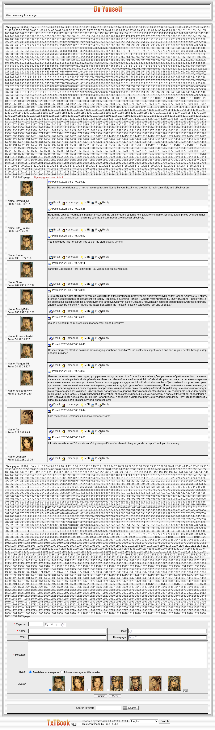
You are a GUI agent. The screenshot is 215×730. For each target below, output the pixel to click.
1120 (38, 109)
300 (173, 45)
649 (118, 71)
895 (148, 89)
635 (47, 71)
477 (57, 59)
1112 (193, 106)
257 (158, 42)
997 (57, 98)
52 (6, 30)
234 (42, 42)
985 (198, 95)
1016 (177, 98)
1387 (144, 133)
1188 (64, 115)
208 (113, 39)
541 (178, 62)
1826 (177, 174)
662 (183, 71)
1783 (99, 171)
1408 (79, 136)
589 (17, 68)
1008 (125, 98)
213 (138, 39)
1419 (151, 136)
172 (133, 36)
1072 (138, 104)
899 (168, 89)
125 (100, 33)
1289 (112, 124)
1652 (53, 159)
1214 (27, 118)
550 (22, 65)
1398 (14, 136)
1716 (66, 165)
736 (153, 77)
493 (138, 59)
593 (37, 68)
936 (153, 92)
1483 (164, 142)
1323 (131, 127)
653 (138, 71)
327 (107, 48)
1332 (190, 127)
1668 (157, 159)
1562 (73, 151)
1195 (108, 115)
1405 (60, 136)
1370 (34, 133)
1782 (92, 171)
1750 (86, 168)
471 (27, 59)
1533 (86, 148)
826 (203, 83)
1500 (73, 145)
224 (193, 39)
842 (82, 86)
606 (104, 68)
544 (193, 62)
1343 (60, 130)
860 (173, 86)
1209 (199, 115)
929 (117, 92)
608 (114, 68)
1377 (79, 133)
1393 (183, 133)
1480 (144, 142)
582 (183, 65)
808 (113, 83)
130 (125, 33)
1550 (196, 148)
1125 (69, 109)
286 (103, 45)
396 (52, 54)
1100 (118, 106)
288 (113, 45)
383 (188, 51)
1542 (144, 148)
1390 (164, 133)
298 (163, 45)
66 (56, 30)
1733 (177, 165)
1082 (203, 104)
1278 (40, 124)
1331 (183, 127)
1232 (144, 118)
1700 (164, 162)
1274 (14, 124)
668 (12, 74)
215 (148, 39)
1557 (40, 151)
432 (32, 56)
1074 (151, 104)
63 (45, 30)
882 (82, 89)
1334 (203, 127)
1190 (77, 115)
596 (54, 68)
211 (128, 39)
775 (148, 80)
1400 (27, 136)
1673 (190, 159)
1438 (73, 139)
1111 (187, 106)
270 (22, 45)
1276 (27, 124)
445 (98, 56)
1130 (101, 109)
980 (173, 95)
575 (148, 65)
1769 (8, 171)
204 (92, 39)
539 (168, 62)
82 (113, 30)
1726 (131, 165)
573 (138, 65)
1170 (152, 112)
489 (118, 59)
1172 (165, 112)
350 (22, 51)
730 (123, 77)
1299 (177, 124)
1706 (203, 162)
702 (183, 74)
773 (138, 80)
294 (143, 45)
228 (12, 42)
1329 (170, 127)
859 (168, 86)
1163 (108, 112)
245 (98, 42)
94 (156, 30)
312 (32, 48)
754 (42, 80)
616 (154, 68)
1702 (177, 162)
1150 (26, 112)
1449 (144, 139)
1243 (14, 121)
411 (128, 54)
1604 (144, 154)
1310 (47, 127)
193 (37, 39)
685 (98, 74)
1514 (164, 145)
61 (38, 30)
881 (77, 89)
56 (20, 30)
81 (109, 30)
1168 (140, 112)
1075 (157, 104)
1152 (39, 112)
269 (17, 45)
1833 (21, 177)
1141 (170, 109)
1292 (131, 124)
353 (37, 51)
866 (203, 86)
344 (193, 48)
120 (75, 33)
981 (178, 95)
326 (102, 48)
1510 (138, 145)
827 (7, 86)
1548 (183, 148)
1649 (34, 159)
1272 (203, 121)
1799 (203, 171)
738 (163, 77)
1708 (14, 165)
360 (72, 51)
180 (173, 36)
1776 (53, 171)
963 (87, 95)
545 (198, 62)
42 (176, 27)
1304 (8, 127)
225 (198, 39)
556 (52, 65)
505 (198, 59)
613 (139, 68)
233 (37, 42)
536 (153, 62)
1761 (157, 168)
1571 (131, 151)
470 (22, 59)
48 (197, 27)
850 (123, 86)
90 (141, 30)
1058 (47, 104)
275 (47, 45)
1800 (8, 174)
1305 (14, 127)
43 (179, 27)
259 (168, 42)
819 (168, 83)
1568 (112, 151)
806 (103, 83)
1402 (40, 136)
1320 (112, 127)
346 (203, 48)
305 (198, 45)
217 (158, 39)
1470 (79, 142)
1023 (21, 101)
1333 (196, 127)
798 (62, 83)
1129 (95, 109)
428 (12, 56)
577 (158, 65)
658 (163, 71)
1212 (14, 118)
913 (37, 92)
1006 (112, 98)
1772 (27, 171)
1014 (164, 98)
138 (166, 33)
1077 (170, 104)
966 (103, 95)
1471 (86, 142)
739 (168, 77)
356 (52, 51)
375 (148, 51)
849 (118, 86)
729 (117, 77)
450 (123, 56)
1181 (20, 115)
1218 (53, 118)
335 (148, 48)
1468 (66, 142)
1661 (112, 159)
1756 (125, 168)
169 (118, 36)
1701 (170, 162)
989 (17, 98)
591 (27, 68)
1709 (21, 165)
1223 (86, 118)
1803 (27, 174)
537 (158, 62)
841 (77, 86)
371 (128, 51)
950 (22, 95)
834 (42, 86)
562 (82, 65)
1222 (79, 118)
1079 (183, 104)
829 (17, 86)
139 (171, 33)
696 (153, 74)
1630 (112, 156)
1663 (125, 159)
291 (128, 45)
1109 (175, 106)
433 (37, 56)
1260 (125, 121)
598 (64, 68)
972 (133, 95)
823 (188, 83)
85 (124, 30)
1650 (40, 159)
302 (183, 45)
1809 (66, 174)
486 (103, 59)
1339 (34, 130)
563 (87, 65)
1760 (151, 168)
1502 (86, 145)
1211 (7, 118)
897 (158, 89)
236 (52, 42)
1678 (21, 162)
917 (57, 92)
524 (92, 62)
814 (143, 83)
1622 (60, 156)
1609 (177, 154)
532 (133, 62)
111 (32, 33)
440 (72, 56)
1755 (118, 168)
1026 (40, 101)
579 (168, 65)
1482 (157, 142)
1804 (34, 174)
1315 (79, 127)
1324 (138, 127)
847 (108, 86)
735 (148, 77)
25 (115, 27)
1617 (27, 156)
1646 (14, 159)
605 (99, 68)
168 (113, 36)
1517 (183, 145)
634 (42, 71)
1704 (190, 162)
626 (205, 68)
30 (133, 27)
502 (183, 59)
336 (153, 48)
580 (173, 65)
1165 (121, 112)
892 (133, 89)
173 (138, 36)
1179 (7, 115)
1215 (34, 118)
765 (98, 80)
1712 (40, 165)
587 (7, 68)
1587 (34, 154)
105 (203, 30)
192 (32, 39)
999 (67, 98)
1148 (14, 112)
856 (153, 86)
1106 (156, 106)
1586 (27, 154)
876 (52, 89)
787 (7, 83)
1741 (27, 168)
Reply (105, 202)
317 (57, 48)
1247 (40, 121)
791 (27, 83)
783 (188, 80)
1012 (151, 98)
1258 (112, 121)
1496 (47, 145)
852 (133, 86)
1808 (60, 174)
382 (183, 51)
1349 (99, 130)
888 (113, 89)
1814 (99, 174)
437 (57, 56)
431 (27, 56)
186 (203, 36)
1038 (118, 101)
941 (178, 92)
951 (27, 95)
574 (143, 65)
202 (82, 39)
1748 (73, 168)
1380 (99, 133)
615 (149, 68)
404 (92, 54)
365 (98, 51)
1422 (170, 136)
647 (108, 71)
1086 (27, 106)
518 (62, 62)
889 (118, 89)
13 (72, 27)
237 (57, 42)
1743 (40, 168)
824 (193, 83)
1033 (86, 101)
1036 (105, 101)
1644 (203, 156)
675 (47, 74)
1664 (131, 159)
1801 (14, 174)
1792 (157, 171)
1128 (88, 109)
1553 (14, 151)
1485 (177, 142)
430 (22, 56)
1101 (124, 106)
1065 (92, 104)
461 (178, 56)
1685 (66, 162)
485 (98, 59)
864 (193, 86)
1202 (153, 115)
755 (47, 80)
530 (123, 62)
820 (173, 83)
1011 (145, 98)
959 (67, 95)
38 (162, 27)
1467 (60, 142)
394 (42, 54)
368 (113, 51)
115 (51, 33)
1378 (86, 133)
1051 (203, 101)
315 (47, 48)
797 (57, 83)
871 (27, 89)
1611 (190, 154)
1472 (92, 142)
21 (101, 27)
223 (188, 39)
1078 (177, 104)
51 (208, 27)
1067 (105, 104)
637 (57, 71)
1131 (107, 109)
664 (193, 71)
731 (128, 77)
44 (183, 27)
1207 (186, 115)
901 (178, 89)
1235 (164, 118)
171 (128, 36)
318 (62, 48)
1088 (40, 106)
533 (138, 62)
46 (190, 27)
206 (103, 39)
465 (198, 56)
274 (42, 45)
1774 (40, 171)
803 (87, 83)
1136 (139, 109)
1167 (133, 112)
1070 (125, 104)
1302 (196, 124)
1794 (170, 171)
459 (168, 56)
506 (203, 59)
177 (158, 36)
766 (103, 80)
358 (62, 51)
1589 (47, 154)
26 (119, 27)
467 (7, 59)
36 (154, 27)
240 (72, 42)
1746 (60, 168)
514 (42, 62)
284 (92, 45)
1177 (196, 112)
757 (57, 80)
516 (52, 62)
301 (178, 45)
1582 (203, 151)
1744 (47, 168)
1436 (60, 139)
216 (153, 39)
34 (147, 27)
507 (7, 62)
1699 (157, 162)
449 (118, 56)
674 (42, 74)
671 (27, 74)
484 (92, 59)
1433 (40, 139)
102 (188, 30)
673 (37, 74)
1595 (86, 154)
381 (178, 51)
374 (143, 51)
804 (92, 83)
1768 (203, 168)
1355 (138, 130)
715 (47, 77)
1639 (170, 156)
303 (188, 45)
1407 (73, 136)
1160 (89, 112)
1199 (133, 115)
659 (168, 71)
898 (163, 89)
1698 (151, 162)
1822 (151, 174)
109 (22, 33)
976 (153, 95)
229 (17, 42)
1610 (183, 154)
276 (52, 45)
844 (92, 86)
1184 (39, 115)
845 (98, 86)
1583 (8, 154)
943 (188, 92)
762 (82, 80)
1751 (92, 168)
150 (22, 36)
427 (7, 56)
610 (124, 68)
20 (97, 27)
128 (115, 33)
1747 (66, 168)
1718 (79, 165)
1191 (83, 115)
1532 (79, 148)
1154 (52, 112)
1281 (60, 124)
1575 (157, 151)
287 (108, 45)
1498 (60, 145)
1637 (157, 156)
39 (165, 27)
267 (7, 45)
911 (27, 92)
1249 (53, 121)
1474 (105, 142)
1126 (76, 109)
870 (22, 89)
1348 (92, 130)
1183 (33, 115)
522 (82, 62)
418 (163, 54)
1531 (73, 148)
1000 (73, 98)
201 (77, 39)
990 (22, 98)
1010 (138, 98)
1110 (181, 106)
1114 (205, 106)
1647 (21, 159)
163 (87, 36)
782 (183, 80)
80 (106, 30)
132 (136, 33)
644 (92, 71)
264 (193, 42)
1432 (34, 139)
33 (144, 27)
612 (134, 68)
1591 (60, 154)
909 (17, 92)
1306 (21, 127)
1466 (53, 142)
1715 (60, 165)
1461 (21, 142)
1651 (47, 159)
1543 (151, 148)
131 (130, 33)
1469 (73, 142)
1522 (14, 148)
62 (42, 30)
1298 (170, 124)
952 (32, 95)
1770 (14, 171)
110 (27, 33)
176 (153, 36)
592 (32, 68)
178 (163, 36)
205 (98, 39)
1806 (47, 174)
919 (67, 92)
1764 (177, 168)
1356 (144, 130)
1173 (171, 112)
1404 (53, 136)
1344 (66, 130)
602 (84, 68)
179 (168, 36)
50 (204, 27)
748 (12, 80)
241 (77, 42)
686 (103, 74)
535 (148, 62)
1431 (27, 139)
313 (37, 48)
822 (183, 83)
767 (108, 80)
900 (173, 89)
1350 (105, 130)
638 (62, 71)
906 (203, 89)
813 (138, 83)
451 (128, 56)
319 (67, 48)
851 (128, 86)
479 (67, 59)
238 (62, 42)
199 (67, 39)
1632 (125, 156)
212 (133, 39)
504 (193, 59)
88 (134, 30)
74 (84, 30)
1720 (92, 165)
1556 (34, 151)
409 (118, 54)
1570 (125, 151)
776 (153, 80)
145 (201, 33)
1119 (32, 109)
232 (32, 42)
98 (170, 30)
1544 (157, 148)
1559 (53, 151)
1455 (183, 139)
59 (31, 30)
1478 (131, 142)
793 (37, 83)
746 (203, 77)
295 (148, 45)
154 (42, 36)
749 (17, 80)
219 (168, 39)
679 (67, 74)
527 (107, 62)
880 (72, 89)
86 (127, 30)
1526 (40, 148)
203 (87, 39)
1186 (52, 115)
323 (87, 48)
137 (161, 33)
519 (67, 62)
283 (87, 45)
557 (57, 65)
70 (70, 30)
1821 (144, 174)
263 (188, 42)
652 (133, 71)
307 (7, 48)
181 (178, 36)
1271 (196, 121)
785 (198, 80)
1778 (66, 171)
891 (128, 89)
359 (67, 51)
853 (138, 86)
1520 (203, 145)
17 (87, 27)
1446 (125, 139)
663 (188, 71)
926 (102, 92)
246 (103, 42)
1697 (144, 162)
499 (168, 59)
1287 (99, 124)
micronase (88, 187)
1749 (79, 168)
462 (183, 56)
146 (206, 33)
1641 (183, 156)
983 (188, 95)
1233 (151, 118)
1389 (157, 133)
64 (49, 30)
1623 (66, 156)
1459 (8, 142)
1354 (131, 130)
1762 (164, 168)
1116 (13, 109)
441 (77, 56)
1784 (105, 171)
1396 (203, 133)
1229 (125, 118)
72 (77, 30)
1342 (53, 130)
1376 (73, 133)
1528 (53, 148)
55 (17, 30)
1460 (14, 142)
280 (72, 45)
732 (133, 77)
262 (183, 42)
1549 (190, 148)
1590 (53, 154)
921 (77, 92)
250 (123, 42)
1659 (99, 159)
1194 (102, 115)
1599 (112, 154)
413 (138, 54)
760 (72, 80)
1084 (14, 106)
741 (178, 77)
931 (128, 92)
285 (98, 45)
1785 (112, 171)
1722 (105, 165)
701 (178, 74)
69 (67, 30)
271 (27, 45)
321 (77, 48)
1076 (164, 104)
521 (77, 62)
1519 (196, 145)
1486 (183, 142)
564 (92, 65)
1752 (99, 168)
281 (77, 45)
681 (77, 74)
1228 (118, 118)
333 (138, 48)
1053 (14, 104)
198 (62, 39)
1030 (66, 101)
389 (17, 54)
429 (17, 56)
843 (87, 86)
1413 (112, 136)
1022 (14, 101)
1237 (177, 118)
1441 (92, 139)
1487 (190, 142)
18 (90, 27)
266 (203, 42)
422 (183, 54)
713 (37, 77)
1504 (99, 145)
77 (95, 30)
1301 (190, 124)
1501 (79, 145)
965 (98, 95)
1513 (157, 145)
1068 (112, 104)
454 (143, 56)
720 (72, 77)
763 (87, 80)
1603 (138, 154)
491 (128, 59)
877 (57, 89)
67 (59, 30)
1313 (66, 127)
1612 (196, 154)
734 (143, 77)
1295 (151, 124)
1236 (170, 118)
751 (27, 80)
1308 (34, 127)
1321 (118, 127)
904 (193, 89)
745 (198, 77)
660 (173, 71)
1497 (53, 145)
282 (82, 45)
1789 (138, 171)
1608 (170, 154)
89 (138, 30)
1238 (183, 118)
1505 (105, 145)
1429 (14, 139)
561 (77, 65)
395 (47, 54)
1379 (92, 133)
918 (62, 92)
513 (37, 62)
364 (92, 51)
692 (133, 74)
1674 (196, 159)
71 (74, 30)
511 (27, 62)
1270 (190, 121)
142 (186, 33)
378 (163, 51)
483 (87, 59)
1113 (199, 106)
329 (117, 48)
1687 (79, 162)
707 (7, 77)
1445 (118, 139)
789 (17, 83)
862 (183, 86)
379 (168, 51)
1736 (196, 165)
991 (27, 98)
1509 (131, 145)
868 (12, 89)
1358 (157, 130)
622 (185, 68)
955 (47, 95)
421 (178, 54)
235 (47, 42)
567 (108, 65)
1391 (170, 133)
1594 (79, 154)
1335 (8, 130)
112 (36, 33)
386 (203, 51)
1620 (47, 156)
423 (188, 54)
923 (87, 92)
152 (32, 36)
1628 (99, 156)
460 (173, 56)
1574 (151, 151)
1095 (86, 106)
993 (37, 98)
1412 (105, 136)
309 (17, 48)
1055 (27, 104)
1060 (60, 104)
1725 (125, 165)
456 (153, 56)
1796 (183, 171)
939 (168, 92)
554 (42, 65)
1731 (164, 165)
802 (82, 83)
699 (168, 74)
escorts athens (114, 241)
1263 (144, 121)
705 (198, 74)
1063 (79, 104)
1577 (170, 151)
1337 (21, 130)
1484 (170, 142)
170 (123, 36)
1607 (164, 154)
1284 (79, 124)
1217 (47, 118)
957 (57, 95)
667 (7, 74)
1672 (183, 159)
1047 (177, 101)
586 (203, 65)
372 (133, 51)
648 (113, 71)
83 (116, 30)
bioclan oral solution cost (65, 217)
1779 (73, 171)
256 (153, 42)
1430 (21, 139)
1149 (20, 112)
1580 (190, 151)
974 (143, 95)
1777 (60, 171)
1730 (157, 165)
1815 (105, 174)
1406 (66, 136)
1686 (73, 162)
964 (92, 95)
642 (82, 71)
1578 (177, 151)
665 (198, 71)
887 (108, 89)
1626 (86, 156)
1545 (164, 148)
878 (62, 89)
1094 (79, 106)
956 (52, 95)
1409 (86, 136)
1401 (34, 136)
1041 (138, 101)
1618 (34, 156)
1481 (151, 142)
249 (118, 42)
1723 (112, 165)
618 (165, 68)
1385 (131, 133)
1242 (8, 121)
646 (103, 71)
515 (47, 62)
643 (87, 71)
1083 (8, 106)
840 (72, 86)
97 (166, 30)
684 (92, 74)
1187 (58, 115)
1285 (86, 124)
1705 (196, 162)
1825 (170, 174)
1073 (144, 104)
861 (178, 86)
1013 (158, 98)
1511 (144, 145)
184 (193, 36)
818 (163, 83)
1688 (86, 162)
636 (52, 71)
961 (77, 95)
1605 (151, 154)
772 (133, 80)
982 (183, 95)
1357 (151, 130)
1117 (19, 109)
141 (181, 33)
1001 (80, 98)
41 (172, 27)
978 (163, 95)
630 (22, 71)
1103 (137, 106)
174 (143, 36)
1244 (21, 121)
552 (32, 65)
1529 (60, 148)
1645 (8, 159)
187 (7, 39)
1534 (92, 148)
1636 (151, 156)
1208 (192, 115)
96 (163, 30)
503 (188, 59)
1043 (151, 101)
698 (163, 74)
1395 (196, 133)
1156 (64, 112)
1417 (138, 136)
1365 (203, 130)
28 (126, 27)
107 (12, 33)
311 (27, 48)
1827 (183, 174)
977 (158, 95)
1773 (34, 171)
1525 (34, 148)
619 (170, 68)
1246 (34, 121)
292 (133, 45)
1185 (45, 115)
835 (47, 86)
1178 (203, 112)
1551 (203, 148)
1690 (99, 162)
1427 (203, 136)
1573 (144, 151)
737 (158, 77)
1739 (14, 168)
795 (47, 83)
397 (57, 54)
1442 (99, 139)
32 (140, 27)
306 (203, 45)
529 (117, 62)
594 (42, 68)
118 (65, 33)
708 (12, 77)
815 (148, 83)
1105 (150, 106)
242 (82, 42)
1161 (96, 112)
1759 (144, 168)
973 (138, 95)
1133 (120, 109)
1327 (157, 127)
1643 (196, 156)
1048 (183, 101)
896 (153, 89)
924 (92, 92)
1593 (73, 154)
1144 (189, 109)
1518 (190, 145)
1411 (99, 136)
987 (7, 98)
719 (67, 77)
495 (148, 59)
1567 (105, 151)
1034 (92, 101)
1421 (164, 136)
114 (46, 33)
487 (108, 59)
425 (198, 54)
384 (193, 51)
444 (92, 56)
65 (52, 30)
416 (153, 54)
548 (12, 65)
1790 (144, 171)
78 (99, 30)
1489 (203, 142)
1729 (151, 165)
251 (128, 42)
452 (133, 56)
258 (163, 42)
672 (32, 74)
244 (92, 42)
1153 (45, 112)
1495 (40, 145)
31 (137, 27)
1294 (144, 124)
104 (198, 30)
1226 (105, 118)
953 (37, 95)
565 (98, 65)
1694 (125, 162)
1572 (138, 151)
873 (37, 89)
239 (67, 42)
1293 (138, 124)
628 (12, 71)
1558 (47, 151)
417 (158, 54)
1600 (118, 154)
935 (148, 92)
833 (37, 86)
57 (24, 30)
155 (47, 36)
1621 (53, 156)
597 (59, 68)
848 (113, 86)
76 (91, 30)
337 (158, 48)
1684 (60, 162)
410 (123, 54)
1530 (66, 148)
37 (158, 27)
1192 (89, 115)
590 (22, 68)
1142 (177, 109)
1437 (66, 139)
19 (94, 27)
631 (27, 71)
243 (87, 42)
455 (148, 56)
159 (67, 36)
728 (112, 77)
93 (152, 30)
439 (67, 56)
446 (103, 56)
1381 (105, 133)
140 (176, 33)
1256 (99, 121)
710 (22, 77)
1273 (8, 124)
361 (77, 51)
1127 (82, 109)
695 (148, 74)
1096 (92, 106)
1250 (60, 121)
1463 (34, 142)
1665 (138, 159)
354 (42, 51)
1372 (47, 133)
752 (32, 80)
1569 (118, 151)
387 (7, 54)
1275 (21, 124)
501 (178, 59)
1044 (157, 101)
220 (173, 39)
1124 (63, 109)
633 (37, 71)
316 (52, 48)
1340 (40, 130)
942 (183, 92)
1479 (138, 142)
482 (82, 59)
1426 (196, 136)
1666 (144, 159)
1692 (112, 162)
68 (63, 30)
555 (47, 65)
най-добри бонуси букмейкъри (110, 268)
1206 (179, 115)
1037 (112, 101)
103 (193, 30)
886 (103, 89)
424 (193, 54)
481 (77, 59)
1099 (112, 106)
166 (103, 36)
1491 (14, 145)
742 (183, 77)
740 (173, 77)
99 (174, 30)
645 (98, 71)
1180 (14, 115)
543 (188, 62)
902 (183, 89)
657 (158, 71)
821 (178, 83)
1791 (151, 171)
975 (148, 95)
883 (87, 89)
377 (158, 51)
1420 (157, 136)
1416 (131, 136)
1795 (177, 171)
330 (123, 48)
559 (67, 65)
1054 (21, 104)
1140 (164, 109)
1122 (51, 109)
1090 (53, 106)
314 (42, 48)
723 (87, 77)
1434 (47, 139)
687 (108, 74)
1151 (33, 112)
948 (12, 95)
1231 (138, 118)
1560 (60, 151)
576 (153, 65)
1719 (86, 165)
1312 (60, 127)
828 (12, 86)
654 (143, 71)
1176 (190, 112)
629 (17, 71)
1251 (66, 121)
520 (72, 62)
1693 (118, 162)
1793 (164, 171)
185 (198, 36)
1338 (27, 130)
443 (87, 56)
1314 (73, 127)
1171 (159, 112)
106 (7, 33)
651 (128, 71)
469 (17, 59)
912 (32, 92)
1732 (170, 165)
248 (113, 42)
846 (103, 86)
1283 (73, 124)
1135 (132, 109)
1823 (157, 174)
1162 (102, 112)
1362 (183, 130)
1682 (47, 162)
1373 (53, 133)
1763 (170, 168)
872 (32, 89)
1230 (131, 118)
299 (168, 45)
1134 (126, 109)
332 (133, 48)
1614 (8, 156)
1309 (40, 127)
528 (112, 62)
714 (42, 77)
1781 (86, 171)
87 (131, 30)
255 (148, 42)
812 (133, 83)
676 (52, 74)
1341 (47, 130)
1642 (190, 156)
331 (128, 48)
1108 (169, 106)
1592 (66, 154)
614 (144, 68)
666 (203, 71)
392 (32, 54)
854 (143, 86)
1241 (203, 118)
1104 (143, 106)
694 (143, 74)
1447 (131, 139)
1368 (21, 133)
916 (52, 92)
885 (98, 89)
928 (112, 92)
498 (163, 59)
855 (148, 86)
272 (32, 45)
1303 (203, 124)
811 (128, 83)
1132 (114, 109)
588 (12, 68)
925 (97, 92)
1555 (27, 151)
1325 (144, 127)
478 (62, 59)
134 (146, 33)
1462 (27, 142)
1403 (47, 136)
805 (98, 83)
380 (173, 51)
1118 (26, 109)
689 (118, 74)
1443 (105, 139)
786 (203, 80)
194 (42, 39)
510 (22, 62)
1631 (118, 156)
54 (13, 30)
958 (62, 95)
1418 (144, 136)
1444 (112, 139)
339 (168, 48)
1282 (66, 124)
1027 (47, 101)
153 (37, 36)
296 (153, 45)
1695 (131, 162)
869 (17, 89)
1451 (157, 139)
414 (143, 54)
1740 (21, 168)
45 (187, 27)
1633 (131, 156)
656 (153, 71)
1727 (138, 165)
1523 (21, 148)
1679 (27, 162)
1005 (106, 98)
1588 (40, 154)
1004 (99, 98)
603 (89, 68)
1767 (196, 168)
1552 (8, 151)
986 (203, 95)
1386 (138, 133)
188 (12, 39)
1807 (53, 174)
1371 (40, 133)
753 (37, 80)
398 (62, 54)
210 (123, 39)
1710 (27, 165)
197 (57, 39)
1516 (177, 145)
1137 (145, 109)
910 (22, 92)
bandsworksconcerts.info (96, 416)
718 (62, 77)
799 (67, 83)
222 (183, 39)
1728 (144, 165)
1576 (164, 151)
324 (92, 48)
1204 (166, 115)
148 (12, 36)
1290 (118, 124)
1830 (203, 174)
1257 (105, 121)
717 (57, 77)
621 (180, 68)
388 (12, 54)
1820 (138, 174)
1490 (8, 145)
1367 (14, 133)
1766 (190, 168)
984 (193, 95)
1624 (73, 156)
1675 (203, 159)
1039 (125, 101)
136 (156, 33)
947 (7, 95)
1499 (66, 145)
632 (32, 71)
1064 (86, 104)
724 (92, 77)
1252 (73, 121)
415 (148, 54)
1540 (131, 148)
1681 (40, 162)
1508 (125, 145)
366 (103, 51)
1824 (164, 174)
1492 (21, 145)
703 (188, 74)
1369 (27, 133)
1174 (178, 112)
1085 (21, 106)
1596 (92, 154)
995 (47, 98)
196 (52, 39)
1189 (70, 115)
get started (157, 350)
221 (178, 39)
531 (128, 62)
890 (123, 89)
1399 (21, 136)
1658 (92, 159)
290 (123, 45)
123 (90, 33)
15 (80, 27)
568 (113, 65)
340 (173, 48)
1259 (118, 121)
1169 (146, 112)
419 (168, 54)
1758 (138, 168)
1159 (83, 112)
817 (158, 83)
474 (42, 59)
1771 (21, 171)
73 (81, 30)
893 (138, 89)
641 (77, 71)
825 (198, 83)
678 (62, 74)
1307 (27, 127)
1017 (184, 98)
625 (200, 68)
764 (92, 80)
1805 (40, 174)
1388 (151, 133)
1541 (138, 148)
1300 (183, 124)
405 (98, 54)
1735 (190, 165)
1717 (73, 165)
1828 (190, 174)
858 (163, 86)
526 (102, 62)
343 (188, 48)
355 (47, 51)
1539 (125, 148)
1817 (118, 174)
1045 (164, 101)
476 (52, 59)
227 (7, 42)
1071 (131, 104)
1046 (170, 101)
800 (72, 83)
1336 (14, 130)
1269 (183, 121)
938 (163, 92)
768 (113, 80)
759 (67, 80)
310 (22, 48)
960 (72, 95)
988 (12, 98)
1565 (92, 151)
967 (108, 95)
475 (47, 59)
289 (118, 45)
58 (27, 30)
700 (173, 74)
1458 (203, 139)
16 (83, 27)
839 (67, 86)
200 (72, 39)
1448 (138, 139)
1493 (27, 145)
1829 (196, 174)
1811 (79, 174)
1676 (8, 162)
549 (17, 65)
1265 (157, 121)
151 (27, 36)
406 (103, 54)
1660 (105, 159)
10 (62, 27)
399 (67, 54)
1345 (73, 130)
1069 (118, 104)
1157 (70, 112)
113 (41, 33)
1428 (8, 139)
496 (153, 59)
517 (57, 62)
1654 (66, 159)
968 (113, 95)
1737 (203, 165)
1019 (197, 98)
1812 (86, 174)
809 (118, 83)
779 (168, 80)
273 (37, 45)
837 (57, 86)
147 (7, 36)
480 (72, 59)
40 (169, 27)
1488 (196, 142)
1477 (125, 142)
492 (133, 59)
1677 (14, 162)
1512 (151, 145)
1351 (112, 130)
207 (108, 39)
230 (22, 42)
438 (62, 56)
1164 (115, 112)
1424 (183, 136)
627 (7, 71)
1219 (60, 118)
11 (65, 27)
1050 (196, 101)
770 (123, 80)
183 (188, 36)
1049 (190, 101)
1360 (170, 130)
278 (62, 45)
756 (52, 80)
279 (67, 45)
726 (102, 77)
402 (82, 54)
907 (7, 92)
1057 (40, 104)
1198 (127, 115)
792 (32, 83)
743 (188, 77)
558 (62, 65)
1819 (131, 174)
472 (32, 59)
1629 (105, 156)
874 (42, 89)
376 (153, 51)
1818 (125, 174)
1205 (173, 115)
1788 (131, 171)
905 (198, 89)
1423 (177, 136)
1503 (92, 145)
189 (17, 39)
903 (188, 89)
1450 (151, 139)
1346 (79, 130)
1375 (66, 133)
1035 (99, 101)
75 (88, 30)
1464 (40, 142)
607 (109, 68)
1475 (112, 142)
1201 (146, 115)
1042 (144, 101)
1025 (34, 101)
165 (98, 36)
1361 (177, 130)
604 (94, 68)
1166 (127, 112)
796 (52, 83)
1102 (131, 106)
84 (120, 30)
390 (22, 54)
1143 (183, 109)
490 (123, 59)
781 (178, 80)
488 (113, 59)
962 (82, 95)
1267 (170, 121)
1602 (131, 154)
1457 (196, 139)
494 (143, 59)
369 (118, 51)
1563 (79, 151)
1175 (184, 112)
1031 (73, 101)
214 (143, 39)
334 (143, 48)
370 (123, 51)
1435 (53, 139)
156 (52, 36)
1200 (140, 115)
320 (72, 48)
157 (57, 36)
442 (82, 56)
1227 (112, 118)
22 (105, 27)
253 (138, 42)
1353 (125, 130)
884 (92, 89)
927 (107, 92)
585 (198, 65)
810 (123, 83)
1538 (118, 148)
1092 (66, 106)
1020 (203, 98)
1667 (151, 159)
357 (57, 51)
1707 (8, 165)
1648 (27, 159)
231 (27, 42)
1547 (177, 148)
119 (70, 33)
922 (82, 92)
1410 (92, 136)
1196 (115, 115)
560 (72, 65)
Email (56, 202)
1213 (21, 118)
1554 (21, 151)
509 (17, 62)
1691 (105, 162)
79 (102, 30)
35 (151, 27)
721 (77, 77)
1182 (26, 115)
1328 (164, 127)
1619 (40, 156)
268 (12, 45)
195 (47, 39)
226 (203, 39)
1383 (118, 133)
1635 (144, 156)
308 (12, 48)
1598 (105, 154)
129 (120, 33)
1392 (177, 133)
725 (97, 77)
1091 (60, 106)
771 (128, 80)
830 (22, 86)
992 (32, 98)
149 (17, 36)
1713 (47, 165)
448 (113, 56)
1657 (86, 159)
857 (158, 86)
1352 (118, 130)
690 (123, 74)
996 (52, 98)
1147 (7, 112)
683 (87, 74)
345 (198, 48)
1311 (53, 127)
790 (22, 83)
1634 (138, 156)
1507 (118, 145)
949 (17, 95)
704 (193, 74)
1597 (99, 154)
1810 (73, 174)
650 (123, 71)
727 (107, 77)
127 (110, 33)
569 (118, 65)
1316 (86, 127)
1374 (60, 133)
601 (79, 68)
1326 (151, 127)
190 (22, 39)
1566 (99, 151)
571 (128, 65)
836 (52, 86)
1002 (86, 98)
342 (183, 48)
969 (118, 95)
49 (201, 27)
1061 (66, 104)
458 (163, 56)
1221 (73, 118)
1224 (92, 118)
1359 (164, 130)
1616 (21, 156)
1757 (131, 168)
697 (158, 74)
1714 (53, 165)
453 (138, 56)
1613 (203, 154)
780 (173, 80)
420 (173, 54)
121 (80, 33)
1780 (79, 171)
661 (178, 71)
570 (123, 65)
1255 (92, 121)
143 (191, 33)
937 (158, 92)
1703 (183, 162)
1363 (190, 130)
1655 (73, 159)
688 (113, 74)
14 (76, 27)
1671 (177, 159)
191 (27, 39)
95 (159, 30)
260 (173, 42)
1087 (34, 106)
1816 (112, 174)
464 (193, 56)
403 (87, 54)
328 (112, 48)
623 (190, 68)
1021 (8, 101)
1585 (21, 154)
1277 (34, 124)
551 (27, 65)
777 (158, 80)
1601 (125, 154)
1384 (125, 133)
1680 (34, 162)
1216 (40, 118)
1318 (99, 127)
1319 (105, 127)
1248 (47, 121)
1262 (138, 121)
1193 (96, 115)
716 (52, 77)
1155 (58, 112)
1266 (164, 121)
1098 (105, 106)
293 (138, 45)
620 (175, 68)
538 (163, 62)
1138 (151, 109)
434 (42, 56)
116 (56, 33)
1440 (86, 139)
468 (12, 59)
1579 (183, 151)
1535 (99, 148)
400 (72, 54)
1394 (190, 133)
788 (12, 83)
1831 (8, 177)
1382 (112, 133)
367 (108, 51)
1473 (99, 142)
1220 (66, 118)
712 (32, 77)
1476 (118, 142)
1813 (92, 174)
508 (12, 62)
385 (198, 51)
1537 (112, 148)
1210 (205, 115)
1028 (53, 101)
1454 (177, 139)
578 (163, 65)
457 (158, 56)
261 (178, 42)
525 (97, 62)
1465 (47, 142)
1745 (53, 168)
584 (193, 65)
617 (159, 68)
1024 (27, 101)
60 (34, 30)
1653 (60, 159)
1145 (195, 109)
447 (108, 56)
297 (158, 45)
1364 (196, 130)
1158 (77, 112)
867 (7, 89)
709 (17, 77)
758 (62, 80)
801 (77, 83)
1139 (158, 109)
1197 (121, 115)
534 (143, 62)
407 (108, 54)
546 (203, 62)
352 (32, 51)
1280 (53, 124)
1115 (7, 109)
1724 (118, 165)
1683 (53, 162)
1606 (157, 154)
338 (163, 48)
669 (17, 74)
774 (143, 80)
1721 (99, 165)
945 (198, 92)
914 (42, 92)
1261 (131, 121)
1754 (112, 168)
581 (178, 65)
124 (95, 33)
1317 (92, 127)
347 (7, 51)
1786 (118, 171)
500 (173, 59)
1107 (162, 106)
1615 (14, 156)
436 (52, 56)
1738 (8, 168)
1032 (79, 101)
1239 (190, 118)
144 (196, 33)
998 (62, 98)
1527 (47, 148)
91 (145, 30)
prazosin (81, 323)
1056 (34, 104)
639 (67, 71)
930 (123, 92)
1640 (177, 156)
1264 (151, 121)
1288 (105, 124)
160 (72, 36)
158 (62, 36)
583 (188, 65)
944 (193, 92)
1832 (14, 177)
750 (22, 80)
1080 (190, 104)
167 (108, 36)
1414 (118, 136)
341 (178, 48)
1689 (92, 162)
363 (87, 51)
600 (74, 68)
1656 (79, 159)
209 (118, 39)
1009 (132, 98)
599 (69, 68)
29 (129, 27)
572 (133, 65)
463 (188, 56)
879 (67, 89)
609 (119, 68)
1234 (157, 118)
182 (183, 36)
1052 (8, 104)
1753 (105, 168)
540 (173, 62)
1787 (125, 171)
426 (203, 54)
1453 (170, 139)
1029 (60, 101)
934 (143, 92)
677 (57, 74)
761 (77, 80)
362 (82, 51)
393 (37, 54)
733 (138, 77)
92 (149, 30)
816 (153, 83)
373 (138, 51)
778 (163, 80)
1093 (73, 106)
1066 (99, 104)
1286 (92, 124)
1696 (138, 162)
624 (195, 68)
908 (12, 92)
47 (194, 27)
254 (143, 42)
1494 (34, 145)
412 (133, 54)
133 (141, 33)
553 (37, 65)
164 (92, 36)
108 (17, 33)
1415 (125, 136)
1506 (112, 145)
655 (148, 71)
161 (77, 36)
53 (9, 30)
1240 (196, 118)
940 (173, 92)
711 (27, 77)
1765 (183, 168)
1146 (202, 109)
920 (72, 92)
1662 (118, 159)
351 (27, 51)
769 (118, 80)
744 (193, 77)
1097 (99, 106)
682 (82, 74)
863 (188, 86)
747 (7, 80)
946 (203, 92)
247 (108, 42)
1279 (47, 124)
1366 (8, 133)
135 (151, 33)
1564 (86, 151)
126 (105, 33)
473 (37, 59)
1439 (79, 139)
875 (47, 89)
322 (82, 48)
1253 (79, 121)
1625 (79, 156)
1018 (190, 98)
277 (57, 45)
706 (203, 74)
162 (82, 36)
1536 (105, 148)
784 (193, 80)
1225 (99, 118)
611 (129, 68)
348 (12, 51)
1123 (57, 109)
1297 (164, 124)
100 (178, 30)
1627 (92, 156)
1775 (47, 171)
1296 (157, 124)
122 (85, 33)
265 (198, 42)
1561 (66, 151)
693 (138, 74)
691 (128, 74)
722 (82, 77)
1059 (53, 104)
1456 (190, 139)
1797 (190, 171)
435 (47, 56)
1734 (183, 165)
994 (42, 98)
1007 (119, 98)
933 (138, 92)
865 (198, 86)
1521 (8, 148)
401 (77, 54)
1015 (171, 98)
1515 (170, 145)
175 (148, 36)
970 (123, 95)
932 (133, 92)
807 (108, 83)
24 (112, 27)
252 (133, 42)
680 (72, 74)
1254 (86, 121)
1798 (196, 171)
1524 (27, 148)
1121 (44, 109)
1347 (86, 130)
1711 (34, 165)
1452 (164, 139)
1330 (177, 127)
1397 (8, 136)
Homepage (72, 202)
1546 (170, 148)
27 (122, 27)
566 (103, 65)
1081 (196, 104)
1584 (14, 154)
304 (193, 45)
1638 (164, 156)
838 (62, 86)
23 (108, 27)
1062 (73, 104)
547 (7, 65)
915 (47, 92)
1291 (125, 124)
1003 (93, 98)
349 (17, 51)
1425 (190, 136)
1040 (131, 101)
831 (27, 86)
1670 (170, 159)
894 (143, 89)
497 (158, 59)
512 (32, 62)
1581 (196, 151)
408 (113, 54)
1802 (21, 174)
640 (72, 71)
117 (61, 33)
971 (128, 95)
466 (203, 56)
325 (97, 48)
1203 (160, 115)
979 (168, 95)
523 (87, 62)
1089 (47, 106)
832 (32, 86)
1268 (177, 121)
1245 (27, 121)
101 (183, 30)
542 (183, 62)
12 (69, 27)
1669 (164, 159)
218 (163, 39)
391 (27, 54)
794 (42, 83)
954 (42, 95)
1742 (34, 168)
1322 (125, 127)
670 (22, 74)
